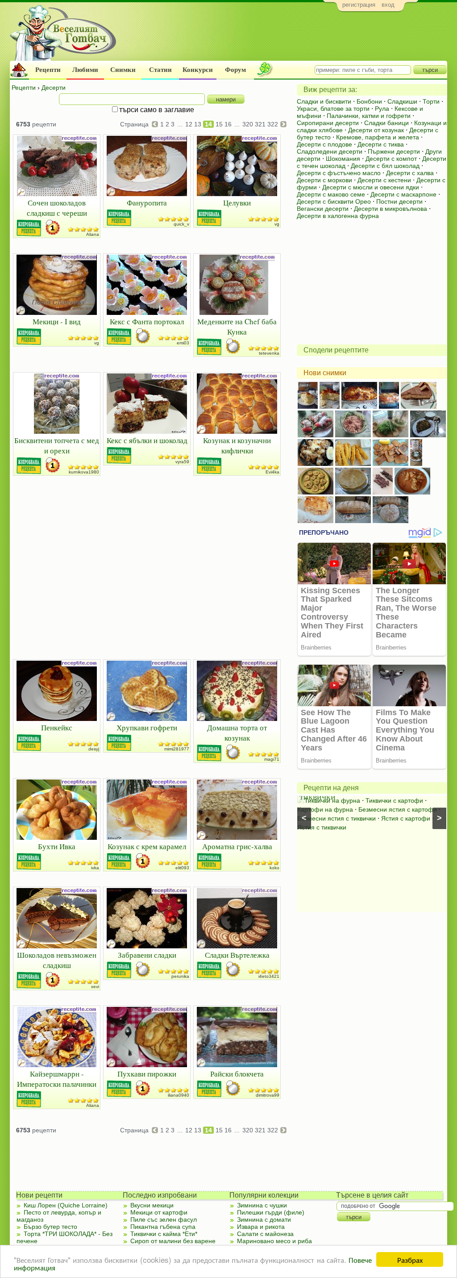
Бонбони (369, 101)
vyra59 (182, 461)
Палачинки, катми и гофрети (369, 115)
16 (228, 124)
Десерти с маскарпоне (403, 194)
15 (219, 124)
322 (272, 124)
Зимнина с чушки (262, 1205)
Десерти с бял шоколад (385, 165)
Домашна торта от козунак (237, 732)
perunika (180, 976)
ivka (95, 867)
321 (260, 124)
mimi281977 (176, 748)
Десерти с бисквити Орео (334, 201)
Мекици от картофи (158, 1212)
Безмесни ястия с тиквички (336, 818)
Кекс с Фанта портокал (147, 321)
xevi (95, 986)
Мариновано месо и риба (274, 1240)
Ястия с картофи (405, 818)
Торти (431, 101)
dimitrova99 (267, 1095)
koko (274, 867)
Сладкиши (402, 101)
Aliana (92, 234)
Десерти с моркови (324, 180)
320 (247, 124)
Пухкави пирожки (146, 1073)
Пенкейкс (56, 727)
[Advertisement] (284, 38)
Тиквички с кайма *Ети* (163, 1233)
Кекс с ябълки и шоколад (147, 440)
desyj (93, 748)
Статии (160, 69)
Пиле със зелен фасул (163, 1219)
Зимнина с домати (264, 1219)
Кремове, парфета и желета (377, 137)
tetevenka (269, 353)
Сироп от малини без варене (173, 1240)
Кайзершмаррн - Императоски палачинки (56, 1078)
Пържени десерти (394, 151)
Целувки (237, 202)
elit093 (182, 867)
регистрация (358, 4)
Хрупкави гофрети (146, 727)
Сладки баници (386, 122)
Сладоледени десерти (329, 151)
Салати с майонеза (265, 1233)
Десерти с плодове (324, 144)
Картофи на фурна (325, 809)
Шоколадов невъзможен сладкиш (56, 960)
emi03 (183, 342)
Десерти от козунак (376, 130)
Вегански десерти (323, 208)
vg (276, 224)
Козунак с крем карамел (147, 846)
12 (188, 124)
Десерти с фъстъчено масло (339, 172)
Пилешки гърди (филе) (270, 1212)
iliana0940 (178, 1095)
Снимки (123, 69)
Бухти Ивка (56, 846)
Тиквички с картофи (394, 800)
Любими (85, 69)
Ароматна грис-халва (237, 846)
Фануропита (147, 202)
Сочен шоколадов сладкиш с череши (57, 207)
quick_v (181, 224)
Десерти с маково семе (331, 194)
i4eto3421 (268, 976)
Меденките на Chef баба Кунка (237, 326)
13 (197, 124)
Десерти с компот (391, 158)
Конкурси (198, 69)
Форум (235, 69)
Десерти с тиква (380, 144)
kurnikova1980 (84, 471)
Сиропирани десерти (328, 122)
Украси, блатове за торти (333, 108)
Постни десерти (399, 201)
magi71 (271, 759)
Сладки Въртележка (237, 955)
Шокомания (343, 158)
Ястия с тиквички (321, 827)
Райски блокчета (237, 1073)
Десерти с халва (410, 172)
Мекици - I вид (57, 321)
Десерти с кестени (384, 180)
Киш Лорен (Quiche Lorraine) (66, 1205)
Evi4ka (272, 471)
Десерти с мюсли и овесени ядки (370, 187)
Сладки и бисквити (324, 101)
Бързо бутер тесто (50, 1226)
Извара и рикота (261, 1226)
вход (388, 4)
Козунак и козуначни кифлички (237, 445)
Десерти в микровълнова (390, 208)
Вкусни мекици (152, 1205)
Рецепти (48, 69)
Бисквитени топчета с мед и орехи (56, 445)
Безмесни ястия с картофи (397, 809)
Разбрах (410, 1259)
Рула (382, 108)
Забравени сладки (147, 955)
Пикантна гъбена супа (162, 1226)
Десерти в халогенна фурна (338, 215)
